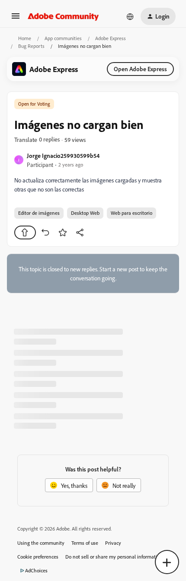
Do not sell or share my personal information (114, 556)
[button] (15, 18)
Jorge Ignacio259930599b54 (63, 155)
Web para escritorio (131, 213)
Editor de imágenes (39, 213)
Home (24, 38)
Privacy (113, 543)
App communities (63, 38)
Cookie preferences (37, 556)
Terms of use (84, 543)
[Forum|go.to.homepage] (63, 16)
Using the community (40, 543)
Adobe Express (110, 38)
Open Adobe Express (140, 68)
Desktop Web (85, 213)
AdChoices (36, 570)
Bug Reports (31, 46)
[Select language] (130, 16)
